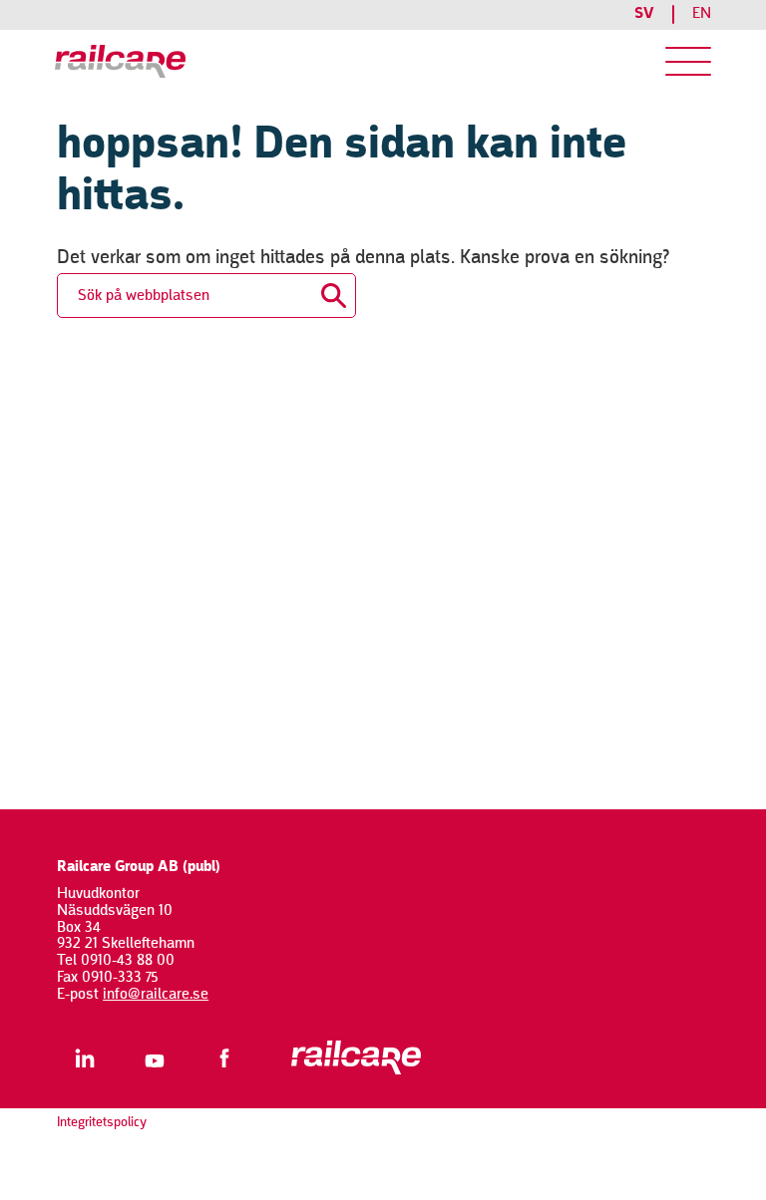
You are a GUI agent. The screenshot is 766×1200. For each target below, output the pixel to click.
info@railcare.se (155, 995)
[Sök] (333, 290)
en (701, 14)
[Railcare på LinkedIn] (84, 1058)
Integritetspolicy (102, 1122)
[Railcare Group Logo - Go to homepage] (211, 61)
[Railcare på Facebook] (223, 1058)
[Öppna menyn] (688, 61)
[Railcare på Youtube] (154, 1058)
